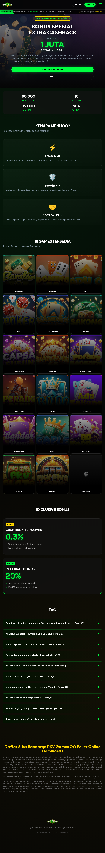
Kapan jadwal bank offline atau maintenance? (52, 719)
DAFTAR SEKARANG (52, 69)
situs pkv (11, 759)
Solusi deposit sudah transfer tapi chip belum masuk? (52, 644)
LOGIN (52, 77)
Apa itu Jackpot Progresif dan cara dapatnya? (52, 676)
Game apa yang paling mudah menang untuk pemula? (52, 708)
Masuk (77, 5)
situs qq (11, 781)
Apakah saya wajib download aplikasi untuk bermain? (52, 633)
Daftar (90, 5)
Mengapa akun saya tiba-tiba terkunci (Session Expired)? (52, 687)
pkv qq (17, 788)
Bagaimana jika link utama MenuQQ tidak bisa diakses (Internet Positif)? (52, 623)
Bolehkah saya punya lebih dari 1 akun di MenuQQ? (52, 655)
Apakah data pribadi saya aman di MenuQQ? (52, 697)
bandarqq (63, 764)
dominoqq (24, 767)
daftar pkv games (22, 776)
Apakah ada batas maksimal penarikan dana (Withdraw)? (52, 665)
